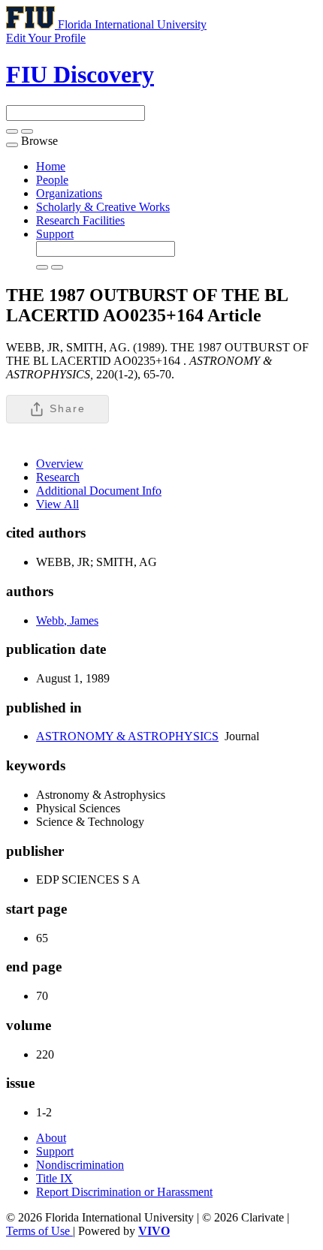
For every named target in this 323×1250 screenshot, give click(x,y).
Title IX (54, 1178)
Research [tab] (58, 477)
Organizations (69, 193)
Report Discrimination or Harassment (124, 1191)
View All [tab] (57, 504)
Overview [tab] (59, 463)
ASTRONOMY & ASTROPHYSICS (127, 736)
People (52, 179)
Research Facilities (80, 220)
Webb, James (67, 620)
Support (55, 233)
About (51, 1137)
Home (50, 166)
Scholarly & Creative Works (103, 206)
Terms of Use (39, 1230)
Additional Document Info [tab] (99, 490)
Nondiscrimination (80, 1164)
